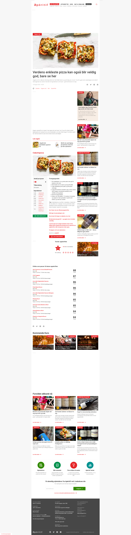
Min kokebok (75, 6)
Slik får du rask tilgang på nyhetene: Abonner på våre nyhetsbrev (67, 144)
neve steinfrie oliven (43, 200)
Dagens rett (52, 6)
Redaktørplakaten (46, 516)
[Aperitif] (41, 5)
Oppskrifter (53, 88)
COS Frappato (36, 275)
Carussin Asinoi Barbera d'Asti (40, 304)
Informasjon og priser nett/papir (62, 507)
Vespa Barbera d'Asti (38, 310)
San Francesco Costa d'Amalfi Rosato (42, 269)
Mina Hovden (36, 511)
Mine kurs (80, 6)
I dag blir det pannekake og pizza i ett (45, 144)
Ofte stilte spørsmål (59, 521)
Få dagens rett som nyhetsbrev (57, 230)
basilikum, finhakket (43, 209)
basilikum (41, 205)
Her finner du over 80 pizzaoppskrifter (59, 210)
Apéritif (57, 233)
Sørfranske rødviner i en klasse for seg (86, 168)
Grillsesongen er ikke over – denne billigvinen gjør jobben (86, 230)
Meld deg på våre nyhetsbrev (61, 525)
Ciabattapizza (38, 153)
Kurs (71, 4)
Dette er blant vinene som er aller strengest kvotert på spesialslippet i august (87, 199)
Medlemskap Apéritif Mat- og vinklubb (63, 513)
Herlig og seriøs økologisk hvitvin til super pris (42, 442)
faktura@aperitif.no (81, 513)
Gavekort (65, 6)
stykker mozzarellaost (43, 203)
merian (40, 201)
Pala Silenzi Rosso (37, 287)
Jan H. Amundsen (37, 507)
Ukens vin (57, 6)
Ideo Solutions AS (90, 532)
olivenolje (41, 196)
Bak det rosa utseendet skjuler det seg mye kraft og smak (86, 140)
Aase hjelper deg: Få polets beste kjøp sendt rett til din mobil (87, 108)
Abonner (88, 4)
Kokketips (85, 6)
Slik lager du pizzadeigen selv (56, 213)
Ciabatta (37, 88)
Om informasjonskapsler (38, 518)
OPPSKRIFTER (65, 4)
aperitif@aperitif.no (59, 517)
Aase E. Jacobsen (37, 503)
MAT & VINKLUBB (79, 4)
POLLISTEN (55, 4)
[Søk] (96, 4)
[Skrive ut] (98, 85)
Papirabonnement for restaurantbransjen (64, 511)
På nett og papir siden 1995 (61, 503)
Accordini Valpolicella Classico (41, 281)
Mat (49, 88)
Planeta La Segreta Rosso (39, 316)
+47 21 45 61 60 (61, 518)
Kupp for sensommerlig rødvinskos (86, 412)
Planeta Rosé (36, 298)
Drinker (61, 6)
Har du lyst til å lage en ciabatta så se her (59, 216)
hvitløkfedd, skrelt (42, 194)
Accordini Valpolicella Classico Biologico (43, 293)
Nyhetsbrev (69, 6)
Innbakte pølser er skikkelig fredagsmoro (62, 442)
